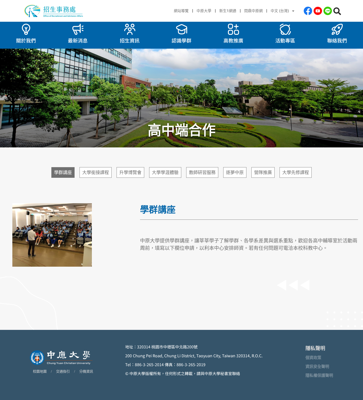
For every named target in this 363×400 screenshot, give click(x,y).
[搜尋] (337, 11)
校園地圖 (40, 371)
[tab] (63, 172)
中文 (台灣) (280, 11)
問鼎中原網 (253, 11)
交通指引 (63, 371)
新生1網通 (227, 11)
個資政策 (313, 358)
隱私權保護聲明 (319, 375)
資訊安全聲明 (317, 366)
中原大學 (204, 11)
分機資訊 (86, 371)
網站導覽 (181, 11)
